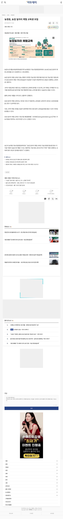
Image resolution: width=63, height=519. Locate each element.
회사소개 (11, 513)
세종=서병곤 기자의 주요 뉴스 (12, 178)
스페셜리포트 (8, 498)
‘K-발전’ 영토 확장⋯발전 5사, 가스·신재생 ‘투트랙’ (18, 180)
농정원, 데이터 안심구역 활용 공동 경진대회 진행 (17, 159)
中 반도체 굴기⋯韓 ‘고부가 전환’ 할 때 (15, 185)
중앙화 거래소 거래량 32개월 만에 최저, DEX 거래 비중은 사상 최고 (22, 164)
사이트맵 (52, 513)
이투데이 (3, 15)
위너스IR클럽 (8, 505)
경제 (8, 15)
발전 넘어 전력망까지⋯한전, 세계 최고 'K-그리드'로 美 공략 (20, 183)
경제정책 (12, 15)
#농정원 (7, 172)
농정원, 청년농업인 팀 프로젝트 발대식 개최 (16, 162)
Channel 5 (8, 501)
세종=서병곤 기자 (8, 26)
